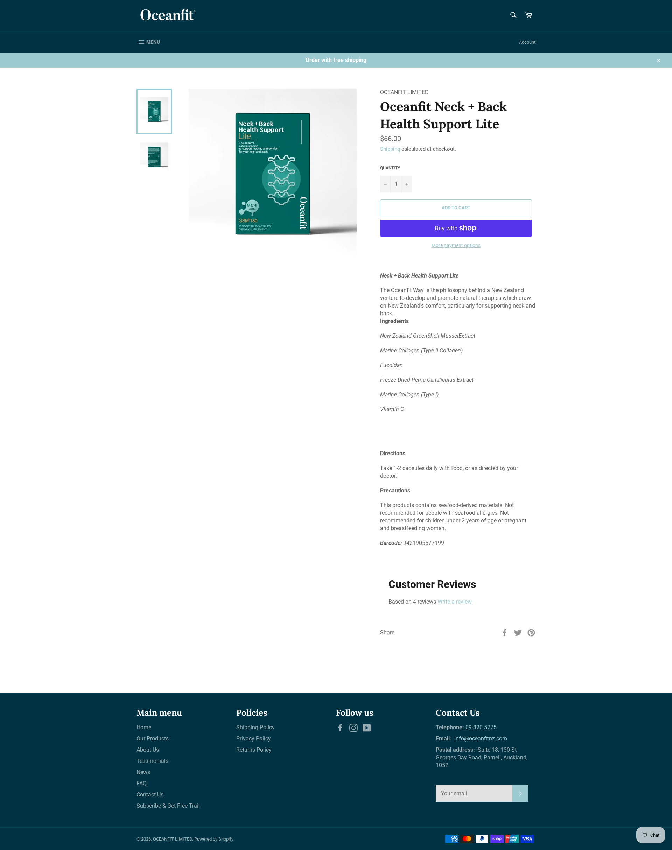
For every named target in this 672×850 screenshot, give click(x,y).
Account (527, 42)
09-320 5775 (481, 727)
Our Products (152, 738)
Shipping (390, 149)
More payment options (456, 245)
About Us (147, 749)
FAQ (141, 783)
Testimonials (152, 761)
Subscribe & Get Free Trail (168, 805)
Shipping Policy (255, 727)
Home (143, 727)
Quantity (390, 168)
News (143, 772)
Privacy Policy (253, 738)
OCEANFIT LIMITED (172, 839)
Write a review (455, 601)
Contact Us (149, 794)
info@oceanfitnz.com (480, 738)
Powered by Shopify (213, 839)
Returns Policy (254, 749)
